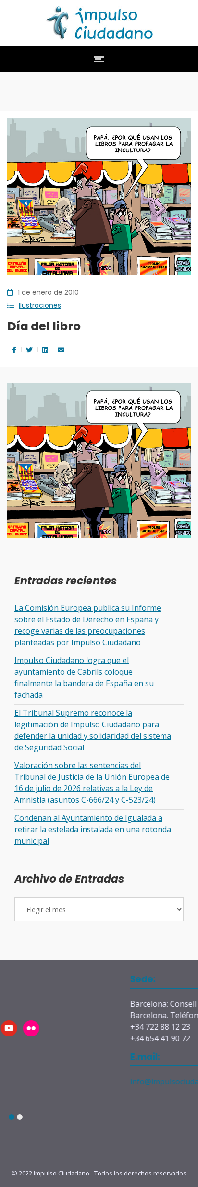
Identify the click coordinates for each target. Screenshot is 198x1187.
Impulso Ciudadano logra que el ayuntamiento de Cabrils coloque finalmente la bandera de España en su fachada (84, 677)
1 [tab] (11, 1117)
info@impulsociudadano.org (125, 1081)
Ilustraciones (40, 305)
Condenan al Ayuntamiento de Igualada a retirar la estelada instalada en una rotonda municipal (92, 829)
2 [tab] (19, 1117)
